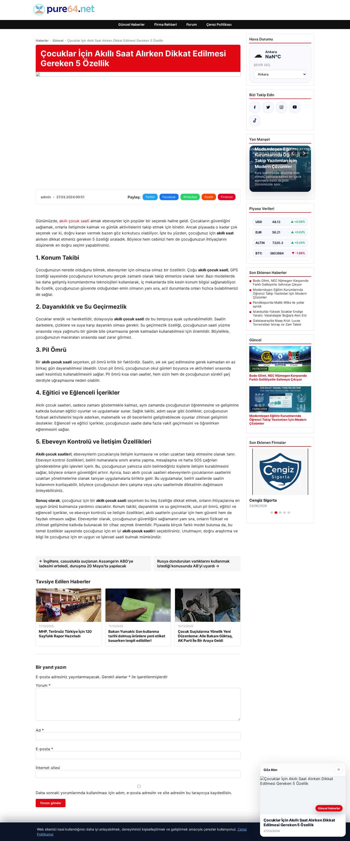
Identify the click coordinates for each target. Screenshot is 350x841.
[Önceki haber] (293, 153)
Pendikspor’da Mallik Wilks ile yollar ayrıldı (278, 304)
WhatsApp (190, 197)
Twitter (150, 197)
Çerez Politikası (219, 24)
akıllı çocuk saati (74, 220)
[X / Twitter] (268, 107)
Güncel (58, 40)
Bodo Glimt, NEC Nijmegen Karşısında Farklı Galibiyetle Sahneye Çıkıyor (280, 282)
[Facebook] (254, 107)
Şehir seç (262, 65)
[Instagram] (281, 107)
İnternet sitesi (48, 767)
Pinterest (227, 197)
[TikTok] (254, 120)
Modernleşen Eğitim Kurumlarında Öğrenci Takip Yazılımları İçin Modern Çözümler (280, 293)
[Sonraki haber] (303, 153)
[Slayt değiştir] (271, 512)
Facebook (169, 197)
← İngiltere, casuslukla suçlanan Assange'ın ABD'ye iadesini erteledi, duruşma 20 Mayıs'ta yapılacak (86, 563)
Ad (40, 730)
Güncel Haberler (131, 24)
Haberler (42, 40)
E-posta (44, 749)
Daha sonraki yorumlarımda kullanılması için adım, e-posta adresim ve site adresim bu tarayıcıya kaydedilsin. (134, 792)
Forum (191, 24)
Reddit (209, 197)
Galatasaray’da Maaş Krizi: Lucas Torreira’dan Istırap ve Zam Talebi (277, 322)
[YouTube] (294, 107)
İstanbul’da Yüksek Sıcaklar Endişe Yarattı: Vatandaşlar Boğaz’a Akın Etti (280, 313)
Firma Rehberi (165, 24)
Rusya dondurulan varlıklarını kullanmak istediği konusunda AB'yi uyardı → (193, 563)
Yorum (43, 685)
